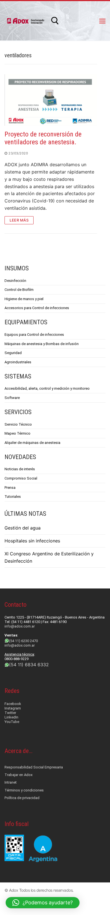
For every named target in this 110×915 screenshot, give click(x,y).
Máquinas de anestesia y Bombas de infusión (42, 344)
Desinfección (15, 281)
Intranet (11, 782)
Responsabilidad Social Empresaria (34, 767)
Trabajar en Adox (18, 775)
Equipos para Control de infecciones (34, 334)
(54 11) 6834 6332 (29, 664)
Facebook (13, 704)
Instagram (13, 708)
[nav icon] (102, 21)
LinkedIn (11, 717)
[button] (43, 902)
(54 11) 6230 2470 (23, 641)
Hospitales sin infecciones (32, 541)
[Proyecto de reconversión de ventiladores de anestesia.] (51, 100)
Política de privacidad (22, 798)
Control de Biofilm (19, 289)
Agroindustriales (18, 362)
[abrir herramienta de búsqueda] (55, 21)
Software (12, 398)
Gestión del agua (23, 528)
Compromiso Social (21, 478)
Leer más (19, 220)
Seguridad (13, 353)
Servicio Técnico (18, 424)
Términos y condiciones (24, 790)
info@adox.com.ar (20, 626)
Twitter (10, 713)
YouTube (12, 722)
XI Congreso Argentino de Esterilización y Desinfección (49, 557)
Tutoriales (13, 496)
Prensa (10, 487)
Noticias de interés (20, 469)
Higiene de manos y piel (24, 299)
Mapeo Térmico (17, 433)
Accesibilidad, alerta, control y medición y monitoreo (47, 388)
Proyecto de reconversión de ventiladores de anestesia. (43, 138)
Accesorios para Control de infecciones (37, 308)
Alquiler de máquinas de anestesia (32, 443)
